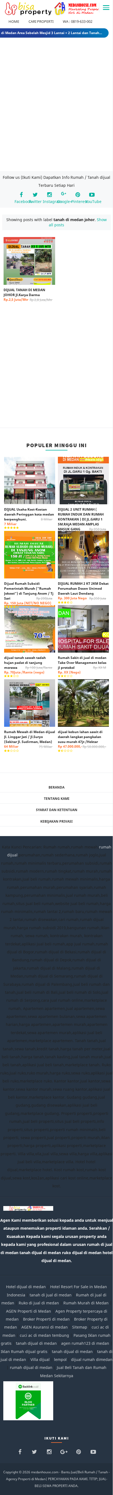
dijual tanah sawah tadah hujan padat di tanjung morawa (28, 665)
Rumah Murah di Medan (86, 1302)
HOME (14, 21)
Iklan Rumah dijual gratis (24, 1351)
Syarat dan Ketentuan (56, 810)
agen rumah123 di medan (85, 1343)
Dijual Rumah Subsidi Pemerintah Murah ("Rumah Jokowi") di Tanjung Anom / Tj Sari (28, 593)
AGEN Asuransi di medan (44, 1327)
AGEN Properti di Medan (28, 1311)
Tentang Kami (56, 798)
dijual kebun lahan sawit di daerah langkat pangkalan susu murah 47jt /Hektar (82, 739)
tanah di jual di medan (51, 1295)
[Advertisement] (56, 105)
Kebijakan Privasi (56, 821)
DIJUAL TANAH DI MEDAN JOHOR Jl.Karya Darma (28, 295)
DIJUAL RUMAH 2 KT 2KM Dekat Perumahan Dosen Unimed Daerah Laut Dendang (83, 590)
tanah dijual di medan (37, 1343)
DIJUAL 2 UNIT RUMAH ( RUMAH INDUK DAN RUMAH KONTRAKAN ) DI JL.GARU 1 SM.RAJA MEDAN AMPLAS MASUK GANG (82, 521)
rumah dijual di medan (31, 1367)
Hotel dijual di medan (26, 1286)
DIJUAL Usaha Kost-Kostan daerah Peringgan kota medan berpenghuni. (29, 516)
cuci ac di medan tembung (44, 1335)
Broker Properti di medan (46, 1319)
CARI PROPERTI (41, 21)
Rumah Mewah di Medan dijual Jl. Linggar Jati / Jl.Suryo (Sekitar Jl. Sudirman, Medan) (29, 739)
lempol (60, 1359)
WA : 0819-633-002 (77, 21)
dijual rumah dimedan (91, 1359)
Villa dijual (40, 1359)
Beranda (56, 787)
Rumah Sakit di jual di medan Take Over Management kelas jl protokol (82, 665)
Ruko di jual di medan (39, 1302)
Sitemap (79, 1327)
